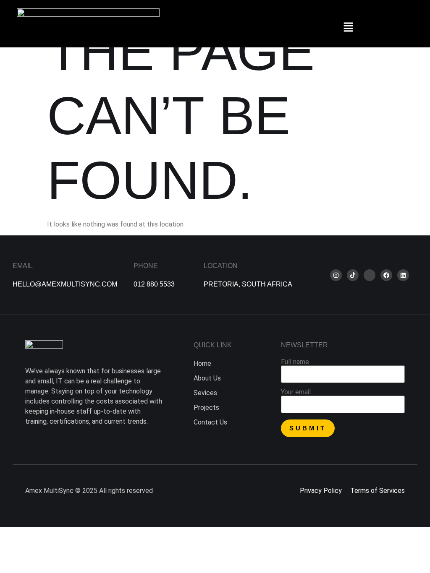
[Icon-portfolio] (369, 275)
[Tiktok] (353, 275)
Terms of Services (377, 491)
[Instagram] (336, 275)
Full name (295, 362)
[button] (348, 27)
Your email (296, 392)
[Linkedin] (403, 275)
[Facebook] (386, 275)
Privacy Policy (321, 491)
